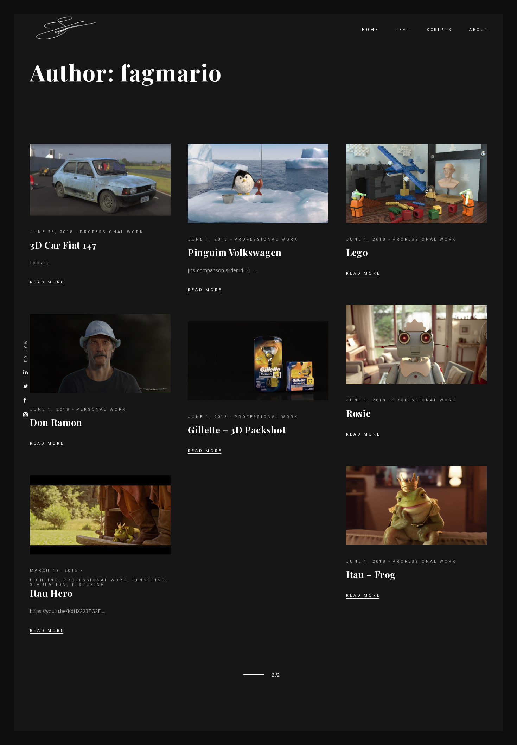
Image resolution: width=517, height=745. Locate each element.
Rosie (358, 413)
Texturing (88, 584)
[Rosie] (416, 344)
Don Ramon (56, 422)
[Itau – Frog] (416, 505)
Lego (357, 252)
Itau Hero (51, 593)
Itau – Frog (371, 574)
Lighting (44, 580)
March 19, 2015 (54, 570)
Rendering (149, 580)
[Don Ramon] (100, 353)
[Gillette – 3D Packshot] (258, 360)
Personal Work (101, 409)
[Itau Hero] (100, 514)
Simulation (48, 584)
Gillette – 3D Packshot (237, 430)
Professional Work (111, 232)
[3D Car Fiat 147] (100, 180)
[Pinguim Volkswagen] (258, 183)
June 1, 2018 (208, 239)
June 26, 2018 (52, 232)
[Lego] (416, 183)
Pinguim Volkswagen (235, 252)
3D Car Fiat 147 (63, 245)
